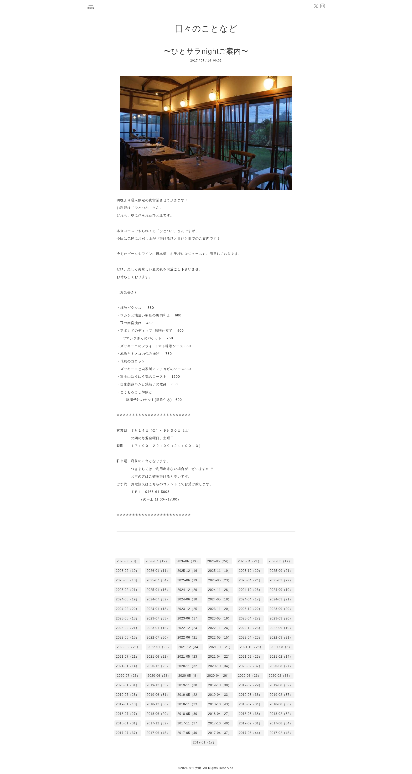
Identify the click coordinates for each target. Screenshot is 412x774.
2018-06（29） (158, 714)
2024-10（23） (250, 590)
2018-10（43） (219, 704)
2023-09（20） (281, 609)
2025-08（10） (127, 580)
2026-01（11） (158, 571)
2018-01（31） (127, 723)
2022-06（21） (189, 637)
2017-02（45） (281, 733)
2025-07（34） (158, 580)
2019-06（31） (158, 695)
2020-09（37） (250, 666)
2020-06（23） (159, 675)
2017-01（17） (204, 742)
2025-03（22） (281, 580)
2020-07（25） (128, 675)
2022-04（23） (250, 637)
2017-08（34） (281, 723)
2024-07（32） (158, 599)
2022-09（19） (281, 628)
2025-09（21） (281, 571)
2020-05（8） (189, 675)
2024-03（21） (281, 599)
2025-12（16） (189, 571)
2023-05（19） (219, 618)
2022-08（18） (127, 637)
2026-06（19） (188, 561)
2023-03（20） (281, 618)
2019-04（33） (219, 695)
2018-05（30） (189, 714)
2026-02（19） (127, 571)
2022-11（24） (219, 628)
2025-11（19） (219, 571)
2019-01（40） (127, 704)
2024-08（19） (127, 599)
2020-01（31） (127, 685)
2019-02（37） (281, 695)
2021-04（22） (219, 656)
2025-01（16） (158, 590)
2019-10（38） (219, 685)
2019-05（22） (189, 695)
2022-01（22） (159, 647)
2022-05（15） (219, 637)
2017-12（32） (158, 723)
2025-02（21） (127, 590)
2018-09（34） (250, 704)
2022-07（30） (158, 637)
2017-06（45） (158, 733)
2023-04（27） (250, 618)
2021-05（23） (189, 656)
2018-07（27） (127, 714)
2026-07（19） (157, 561)
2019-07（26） (127, 695)
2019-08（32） (281, 685)
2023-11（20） (219, 609)
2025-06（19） (189, 580)
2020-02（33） (280, 675)
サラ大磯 (195, 768)
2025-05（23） (219, 580)
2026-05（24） (218, 561)
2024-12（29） (189, 590)
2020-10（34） (219, 666)
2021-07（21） (127, 656)
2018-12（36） (158, 704)
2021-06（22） (158, 656)
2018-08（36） (281, 704)
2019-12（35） (158, 685)
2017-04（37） (219, 733)
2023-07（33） (158, 618)
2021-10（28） (251, 647)
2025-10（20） (250, 571)
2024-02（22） (127, 609)
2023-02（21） (127, 628)
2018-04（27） (219, 714)
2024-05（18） (219, 599)
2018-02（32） (281, 714)
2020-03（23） (249, 675)
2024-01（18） (158, 609)
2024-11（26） (219, 590)
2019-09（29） (250, 685)
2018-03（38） (250, 714)
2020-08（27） (281, 666)
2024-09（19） (281, 590)
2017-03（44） (250, 733)
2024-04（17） (250, 599)
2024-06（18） (189, 599)
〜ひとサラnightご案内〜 (206, 51)
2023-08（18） (127, 618)
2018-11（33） (189, 704)
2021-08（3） (281, 647)
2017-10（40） (219, 723)
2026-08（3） (127, 561)
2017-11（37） (189, 723)
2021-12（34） (189, 647)
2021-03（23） (250, 656)
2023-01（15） (158, 628)
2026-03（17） (280, 561)
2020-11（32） (189, 666)
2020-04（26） (218, 675)
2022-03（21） (281, 637)
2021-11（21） (220, 647)
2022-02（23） (128, 647)
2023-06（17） (189, 618)
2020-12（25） (158, 666)
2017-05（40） (189, 733)
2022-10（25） (250, 628)
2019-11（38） (189, 685)
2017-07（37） (127, 733)
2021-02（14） (281, 656)
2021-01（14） (127, 666)
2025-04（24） (250, 580)
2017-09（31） (250, 723)
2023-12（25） (189, 609)
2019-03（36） (250, 695)
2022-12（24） (189, 628)
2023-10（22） (250, 609)
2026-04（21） (249, 561)
